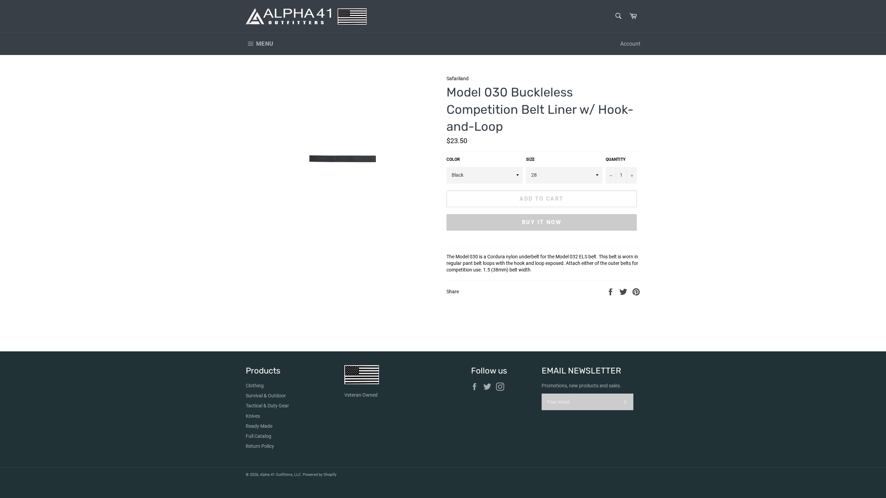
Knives (253, 416)
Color (453, 159)
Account (630, 43)
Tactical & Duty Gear (267, 405)
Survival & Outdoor (266, 395)
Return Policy (260, 446)
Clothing (255, 385)
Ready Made (259, 426)
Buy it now (541, 222)
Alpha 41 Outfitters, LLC (280, 474)
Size (530, 159)
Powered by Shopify (319, 474)
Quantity (615, 159)
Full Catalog (258, 436)
